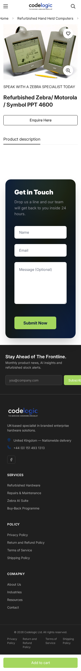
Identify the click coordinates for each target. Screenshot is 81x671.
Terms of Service (19, 550)
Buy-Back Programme (23, 508)
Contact (13, 607)
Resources (14, 600)
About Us (14, 584)
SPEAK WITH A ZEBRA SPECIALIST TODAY (39, 86)
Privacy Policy (17, 535)
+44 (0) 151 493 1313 (29, 448)
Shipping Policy (18, 558)
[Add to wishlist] (68, 33)
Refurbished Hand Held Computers (45, 18)
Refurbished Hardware (23, 485)
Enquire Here (41, 120)
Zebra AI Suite (17, 500)
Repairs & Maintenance (24, 493)
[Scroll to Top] (72, 647)
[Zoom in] (68, 70)
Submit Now (35, 323)
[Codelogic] (40, 6)
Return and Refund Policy (26, 542)
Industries (14, 592)
